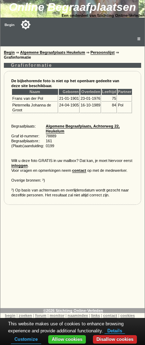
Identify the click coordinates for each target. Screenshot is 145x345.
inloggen (19, 165)
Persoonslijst (102, 52)
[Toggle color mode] (26, 25)
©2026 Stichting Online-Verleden (73, 310)
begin (10, 315)
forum (40, 315)
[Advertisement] (72, 259)
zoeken (25, 315)
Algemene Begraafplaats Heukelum (52, 52)
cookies (127, 315)
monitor (57, 315)
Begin (9, 25)
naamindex (78, 315)
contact (79, 170)
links (95, 315)
